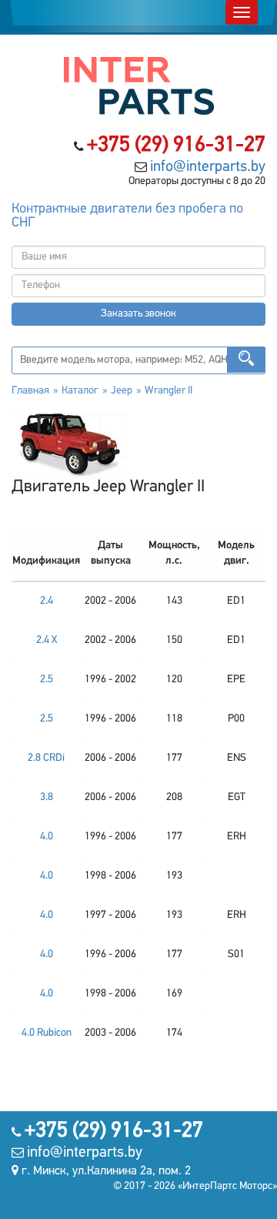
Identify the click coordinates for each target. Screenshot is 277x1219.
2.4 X (46, 640)
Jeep (121, 391)
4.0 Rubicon (47, 1033)
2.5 (46, 679)
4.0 (46, 836)
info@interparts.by (207, 167)
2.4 (46, 601)
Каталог (80, 391)
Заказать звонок (138, 314)
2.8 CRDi (46, 758)
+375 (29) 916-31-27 (176, 145)
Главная (30, 391)
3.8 (46, 797)
